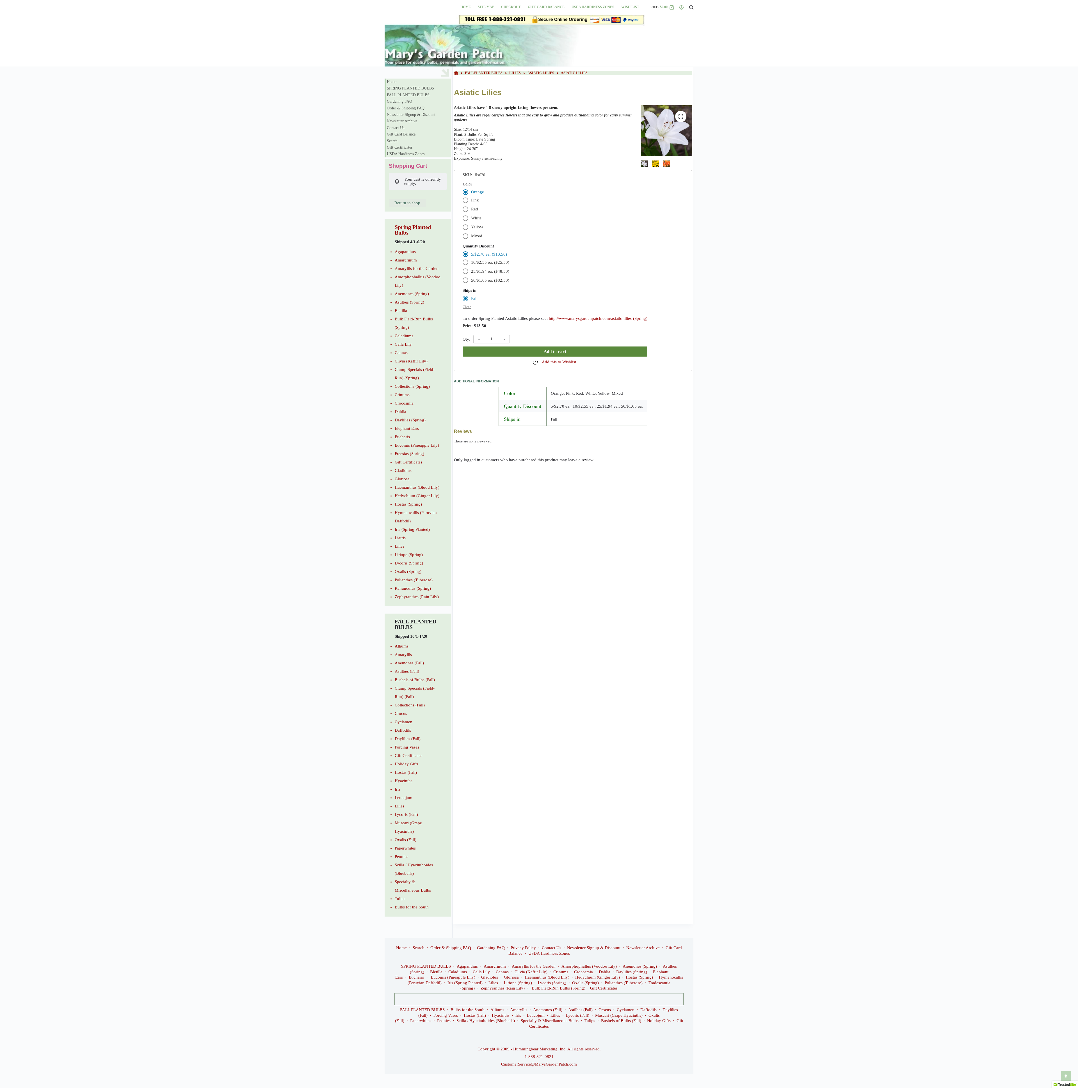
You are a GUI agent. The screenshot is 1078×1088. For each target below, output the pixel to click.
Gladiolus (403, 470)
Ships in (469, 290)
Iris (397, 789)
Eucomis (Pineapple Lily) (417, 445)
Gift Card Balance (546, 7)
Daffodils (403, 730)
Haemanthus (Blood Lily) (417, 487)
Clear (467, 307)
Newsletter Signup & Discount (411, 115)
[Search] (691, 7)
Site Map (486, 7)
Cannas (401, 352)
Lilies (399, 546)
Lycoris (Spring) (409, 563)
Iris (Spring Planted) (412, 529)
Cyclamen (403, 722)
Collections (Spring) (412, 386)
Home (465, 7)
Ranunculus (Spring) (413, 588)
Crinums (402, 394)
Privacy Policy (523, 947)
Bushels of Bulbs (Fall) (415, 680)
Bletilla (401, 310)
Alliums (401, 646)
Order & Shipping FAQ (405, 108)
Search (392, 141)
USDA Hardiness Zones (593, 7)
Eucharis (402, 437)
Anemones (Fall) (409, 663)
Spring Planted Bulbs (413, 230)
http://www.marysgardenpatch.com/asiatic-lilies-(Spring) (598, 318)
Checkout (511, 7)
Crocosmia (404, 403)
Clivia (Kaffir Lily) (411, 361)
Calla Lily (403, 344)
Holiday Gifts (406, 764)
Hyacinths (403, 781)
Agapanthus (405, 251)
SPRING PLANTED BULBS (410, 88)
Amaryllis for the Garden (416, 268)
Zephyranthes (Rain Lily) (417, 597)
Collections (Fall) (410, 705)
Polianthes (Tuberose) (414, 580)
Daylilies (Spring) (410, 420)
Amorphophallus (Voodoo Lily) (589, 966)
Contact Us (395, 128)
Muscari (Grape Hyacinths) (619, 1015)
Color (467, 184)
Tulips (400, 898)
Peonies (401, 856)
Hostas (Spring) (408, 504)
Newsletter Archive (402, 121)
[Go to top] (1066, 1076)
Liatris (400, 538)
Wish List (630, 7)
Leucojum (403, 797)
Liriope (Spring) (409, 554)
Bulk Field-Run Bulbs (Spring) (558, 988)
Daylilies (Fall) (408, 738)
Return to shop (407, 203)
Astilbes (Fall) (407, 671)
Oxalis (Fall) (405, 839)
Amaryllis (403, 654)
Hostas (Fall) (406, 772)
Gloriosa (402, 479)
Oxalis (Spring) (408, 571)
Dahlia (400, 411)
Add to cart (555, 351)
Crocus (401, 713)
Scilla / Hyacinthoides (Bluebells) (485, 1020)
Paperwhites (405, 848)
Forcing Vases (407, 747)
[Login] (681, 7)
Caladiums (404, 336)
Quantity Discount (478, 246)
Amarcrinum (406, 260)
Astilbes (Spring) (409, 302)
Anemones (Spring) (412, 293)
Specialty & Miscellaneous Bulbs (550, 1020)
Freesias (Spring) (409, 453)
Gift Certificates (399, 147)
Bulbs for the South (412, 907)
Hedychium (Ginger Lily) (417, 495)
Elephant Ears (407, 428)
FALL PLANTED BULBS (408, 95)
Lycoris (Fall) (406, 814)
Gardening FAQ (399, 101)
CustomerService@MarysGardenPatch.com (539, 1064)
